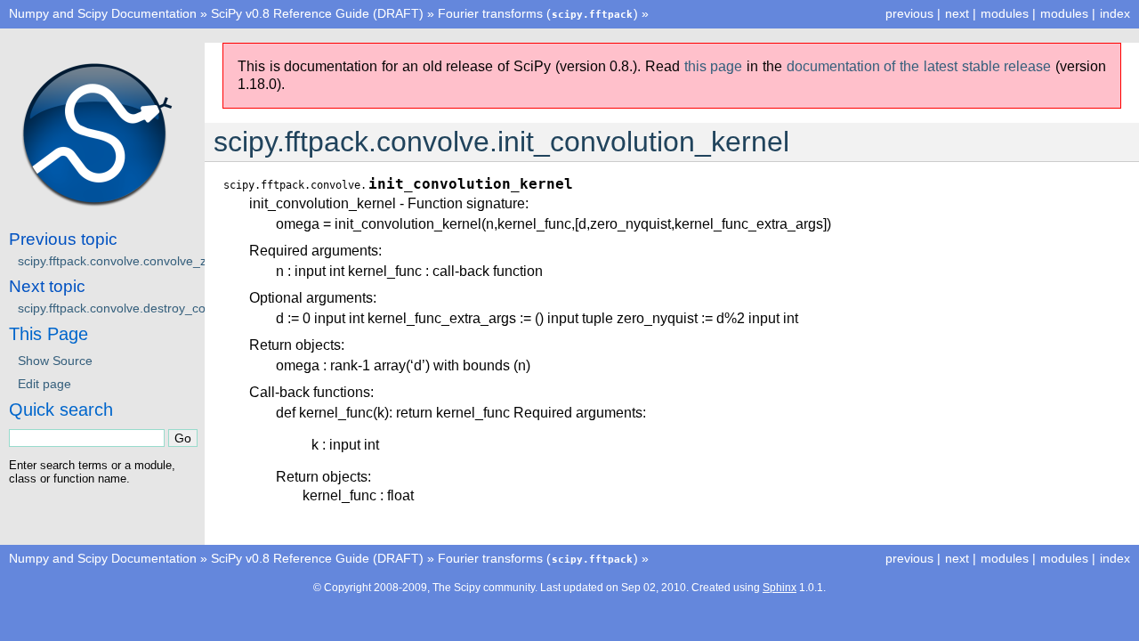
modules (1064, 13)
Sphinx (779, 587)
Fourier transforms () (538, 13)
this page (713, 66)
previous (909, 13)
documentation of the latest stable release (919, 66)
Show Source (55, 360)
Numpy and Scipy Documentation (103, 13)
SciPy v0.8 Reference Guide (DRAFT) (317, 13)
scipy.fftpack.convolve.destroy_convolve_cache (150, 308)
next (957, 13)
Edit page (44, 384)
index (1115, 13)
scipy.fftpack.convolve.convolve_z (112, 261)
